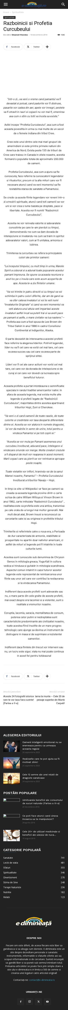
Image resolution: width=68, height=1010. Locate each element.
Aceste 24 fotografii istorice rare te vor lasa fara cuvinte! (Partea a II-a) (18, 700)
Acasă (6, 12)
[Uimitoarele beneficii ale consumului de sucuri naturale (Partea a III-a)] (11, 804)
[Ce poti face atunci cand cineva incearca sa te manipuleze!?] (11, 820)
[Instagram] (29, 1001)
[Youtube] (47, 1002)
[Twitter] (38, 1002)
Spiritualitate (18, 12)
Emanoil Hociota (20, 34)
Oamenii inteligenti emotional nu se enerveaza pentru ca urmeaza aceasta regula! (42, 745)
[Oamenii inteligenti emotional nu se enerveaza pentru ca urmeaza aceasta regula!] (11, 746)
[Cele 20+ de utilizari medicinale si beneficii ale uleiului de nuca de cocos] (11, 835)
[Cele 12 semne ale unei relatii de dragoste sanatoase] (11, 778)
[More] (47, 47)
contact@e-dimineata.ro (42, 979)
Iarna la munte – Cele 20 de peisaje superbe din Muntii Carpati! (50, 700)
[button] (5, 4)
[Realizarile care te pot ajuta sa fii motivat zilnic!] (11, 762)
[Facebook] (20, 1002)
